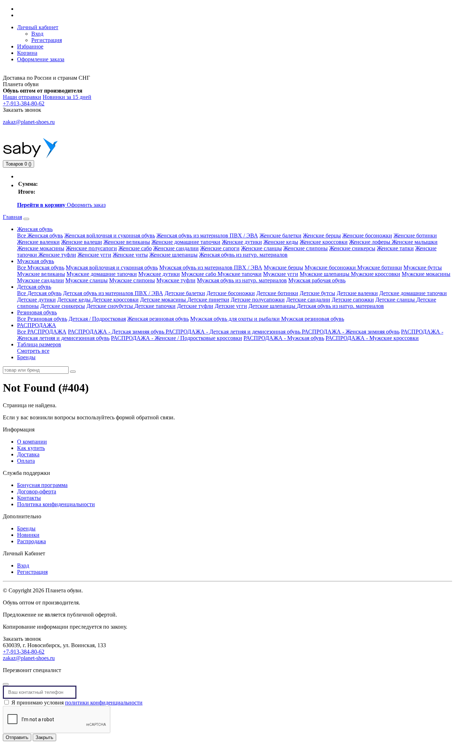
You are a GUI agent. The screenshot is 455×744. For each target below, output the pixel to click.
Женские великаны (126, 242)
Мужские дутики (159, 274)
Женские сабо (135, 248)
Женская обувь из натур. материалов (243, 255)
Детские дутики (36, 300)
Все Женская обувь (40, 235)
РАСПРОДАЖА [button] (36, 325)
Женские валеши (81, 242)
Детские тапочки (155, 306)
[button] (37, 27)
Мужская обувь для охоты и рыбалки (235, 319)
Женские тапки (395, 248)
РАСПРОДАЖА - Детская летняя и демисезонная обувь (234, 332)
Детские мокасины (163, 300)
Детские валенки (357, 293)
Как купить (31, 448)
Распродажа (31, 541)
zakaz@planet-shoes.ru (29, 122)
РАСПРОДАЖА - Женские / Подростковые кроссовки (176, 338)
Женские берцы (322, 235)
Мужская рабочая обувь (317, 280)
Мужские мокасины (426, 274)
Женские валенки (38, 242)
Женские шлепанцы (173, 255)
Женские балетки (280, 235)
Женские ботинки (415, 235)
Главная (12, 217)
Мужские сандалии (40, 280)
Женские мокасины (40, 248)
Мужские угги (280, 274)
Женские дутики (242, 242)
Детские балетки (185, 293)
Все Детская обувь (39, 293)
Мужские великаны (41, 274)
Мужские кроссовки (375, 274)
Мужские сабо (199, 274)
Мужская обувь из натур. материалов (242, 280)
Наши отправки (22, 97)
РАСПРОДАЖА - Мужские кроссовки (372, 338)
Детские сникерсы (62, 306)
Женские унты (130, 255)
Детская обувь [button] (34, 287)
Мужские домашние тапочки (101, 274)
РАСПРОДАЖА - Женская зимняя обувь (351, 332)
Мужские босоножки (331, 267)
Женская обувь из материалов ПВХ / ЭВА (207, 235)
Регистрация (46, 40)
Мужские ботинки (379, 267)
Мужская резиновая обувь (312, 319)
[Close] (6, 684)
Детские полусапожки (258, 300)
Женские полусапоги (91, 248)
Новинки (28, 535)
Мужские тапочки (240, 274)
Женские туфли (57, 255)
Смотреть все (33, 351)
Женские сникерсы (352, 248)
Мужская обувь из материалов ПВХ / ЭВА (210, 267)
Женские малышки (415, 242)
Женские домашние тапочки (185, 242)
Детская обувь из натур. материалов (340, 306)
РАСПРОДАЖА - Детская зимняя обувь (117, 332)
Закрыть (44, 737)
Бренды (26, 357)
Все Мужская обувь (40, 267)
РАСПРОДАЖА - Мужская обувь (283, 338)
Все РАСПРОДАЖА (41, 332)
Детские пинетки (208, 300)
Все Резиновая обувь (42, 319)
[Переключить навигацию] (26, 219)
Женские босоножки (367, 235)
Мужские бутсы (422, 267)
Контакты (29, 498)
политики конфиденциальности (104, 703)
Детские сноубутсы (110, 306)
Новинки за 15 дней (67, 97)
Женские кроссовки (324, 242)
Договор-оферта (36, 491)
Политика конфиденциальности (56, 504)
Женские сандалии (176, 248)
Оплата (26, 461)
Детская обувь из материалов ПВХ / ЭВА (113, 293)
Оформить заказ (86, 205)
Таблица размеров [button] (39, 344)
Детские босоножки (231, 293)
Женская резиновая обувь (158, 319)
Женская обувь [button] (35, 229)
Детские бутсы (317, 293)
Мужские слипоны (132, 280)
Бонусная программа (42, 485)
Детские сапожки (353, 300)
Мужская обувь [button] (35, 261)
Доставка (28, 454)
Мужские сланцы (86, 280)
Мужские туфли (176, 280)
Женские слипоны (305, 248)
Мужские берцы (283, 267)
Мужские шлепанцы (325, 274)
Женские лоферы (370, 242)
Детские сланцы (395, 300)
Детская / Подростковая (97, 319)
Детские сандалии (308, 300)
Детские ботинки (277, 293)
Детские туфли (195, 306)
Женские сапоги (220, 248)
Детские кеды (74, 300)
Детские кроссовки (115, 300)
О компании (32, 442)
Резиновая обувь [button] (37, 312)
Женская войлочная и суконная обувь (109, 235)
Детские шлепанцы (272, 306)
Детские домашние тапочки (413, 293)
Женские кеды (280, 242)
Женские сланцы (261, 248)
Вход (37, 34)
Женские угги (94, 255)
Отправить (17, 737)
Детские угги (231, 306)
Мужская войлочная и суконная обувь (112, 267)
